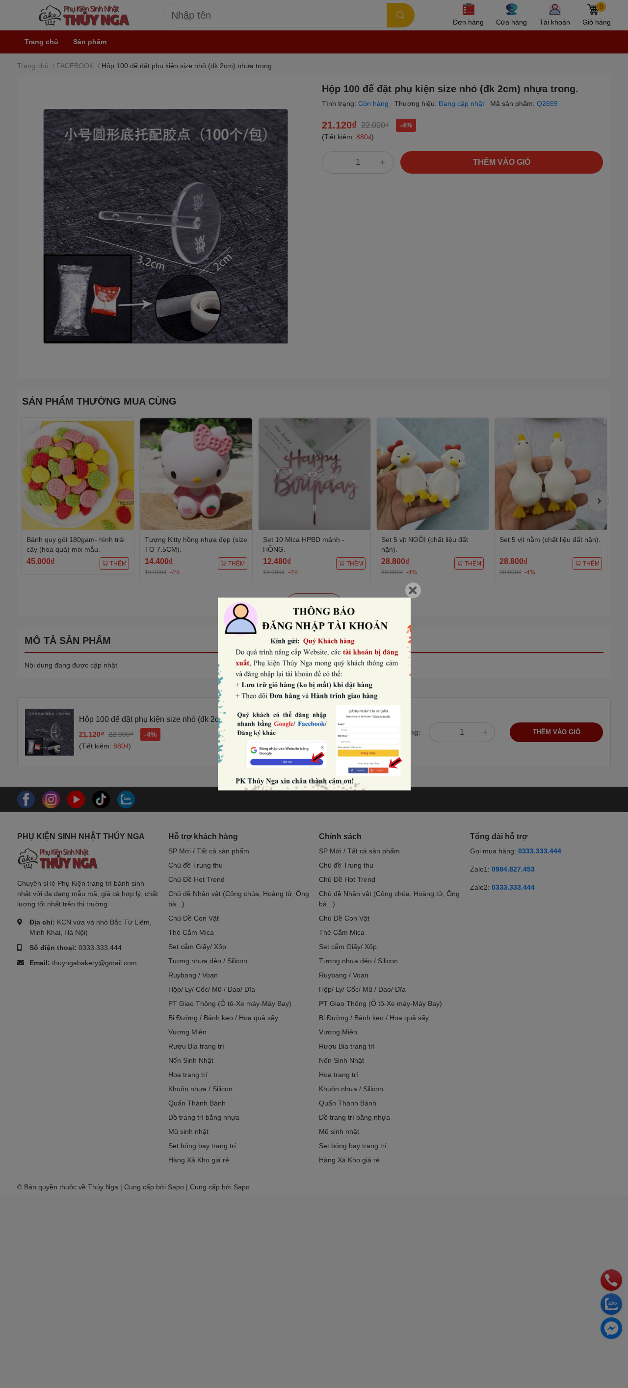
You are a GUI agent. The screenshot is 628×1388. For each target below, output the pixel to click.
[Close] (413, 590)
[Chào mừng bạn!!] (314, 694)
